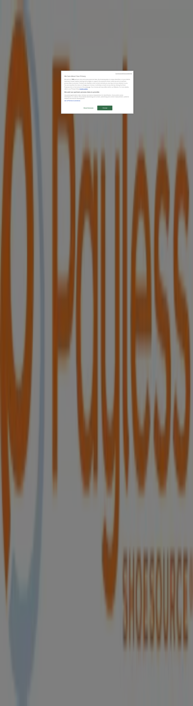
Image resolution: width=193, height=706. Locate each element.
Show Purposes (88, 108)
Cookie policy (84, 89)
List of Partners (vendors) (72, 100)
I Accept (104, 108)
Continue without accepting (123, 73)
